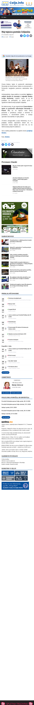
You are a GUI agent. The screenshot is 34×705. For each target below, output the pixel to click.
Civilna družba (5, 459)
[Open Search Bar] (32, 17)
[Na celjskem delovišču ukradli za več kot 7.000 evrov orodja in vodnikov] (5, 279)
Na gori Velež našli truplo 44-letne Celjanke (22, 166)
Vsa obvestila (5, 417)
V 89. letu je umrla (17, 382)
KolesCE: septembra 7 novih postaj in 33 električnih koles (20, 248)
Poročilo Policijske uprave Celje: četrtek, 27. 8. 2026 (16, 404)
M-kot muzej (11, 355)
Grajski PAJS (12, 309)
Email (31, 35)
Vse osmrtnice (6, 392)
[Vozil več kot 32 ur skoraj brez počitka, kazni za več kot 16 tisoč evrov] (5, 272)
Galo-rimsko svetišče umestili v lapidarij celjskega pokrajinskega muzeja (19, 256)
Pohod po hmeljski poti (14, 298)
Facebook (21, 35)
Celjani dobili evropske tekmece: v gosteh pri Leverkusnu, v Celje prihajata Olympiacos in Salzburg (21, 263)
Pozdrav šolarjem (13, 339)
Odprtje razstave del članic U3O (17, 334)
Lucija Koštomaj (11, 142)
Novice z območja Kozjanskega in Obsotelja (13, 462)
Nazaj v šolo (11, 303)
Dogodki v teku (6, 346)
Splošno (5, 140)
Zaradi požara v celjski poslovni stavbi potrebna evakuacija (21, 240)
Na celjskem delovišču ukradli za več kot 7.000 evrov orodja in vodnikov (20, 277)
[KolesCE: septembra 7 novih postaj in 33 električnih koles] (5, 249)
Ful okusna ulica (12, 366)
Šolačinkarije (12, 321)
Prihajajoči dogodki (10, 293)
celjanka (5, 142)
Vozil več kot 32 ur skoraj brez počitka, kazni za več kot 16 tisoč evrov (20, 270)
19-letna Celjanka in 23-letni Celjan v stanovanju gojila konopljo (21, 179)
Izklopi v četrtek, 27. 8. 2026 (9, 413)
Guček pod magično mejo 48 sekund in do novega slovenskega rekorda (21, 285)
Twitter (24, 35)
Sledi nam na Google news (27, 35)
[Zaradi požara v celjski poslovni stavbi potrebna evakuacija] (5, 242)
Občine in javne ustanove (8, 461)
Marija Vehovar (17, 385)
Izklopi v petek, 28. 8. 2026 (9, 407)
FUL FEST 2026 (12, 361)
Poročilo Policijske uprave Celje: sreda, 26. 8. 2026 (16, 410)
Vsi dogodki (5, 372)
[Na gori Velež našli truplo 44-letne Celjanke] (6, 174)
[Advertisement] (17, 46)
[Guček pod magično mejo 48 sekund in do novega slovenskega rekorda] (5, 286)
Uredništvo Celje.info (9, 34)
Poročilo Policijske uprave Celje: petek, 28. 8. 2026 (16, 401)
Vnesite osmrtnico (16, 392)
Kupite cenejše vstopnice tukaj (10, 464)
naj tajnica (17, 142)
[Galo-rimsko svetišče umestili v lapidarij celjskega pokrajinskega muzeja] (5, 256)
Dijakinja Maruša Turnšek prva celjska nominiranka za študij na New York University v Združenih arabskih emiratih (22, 189)
